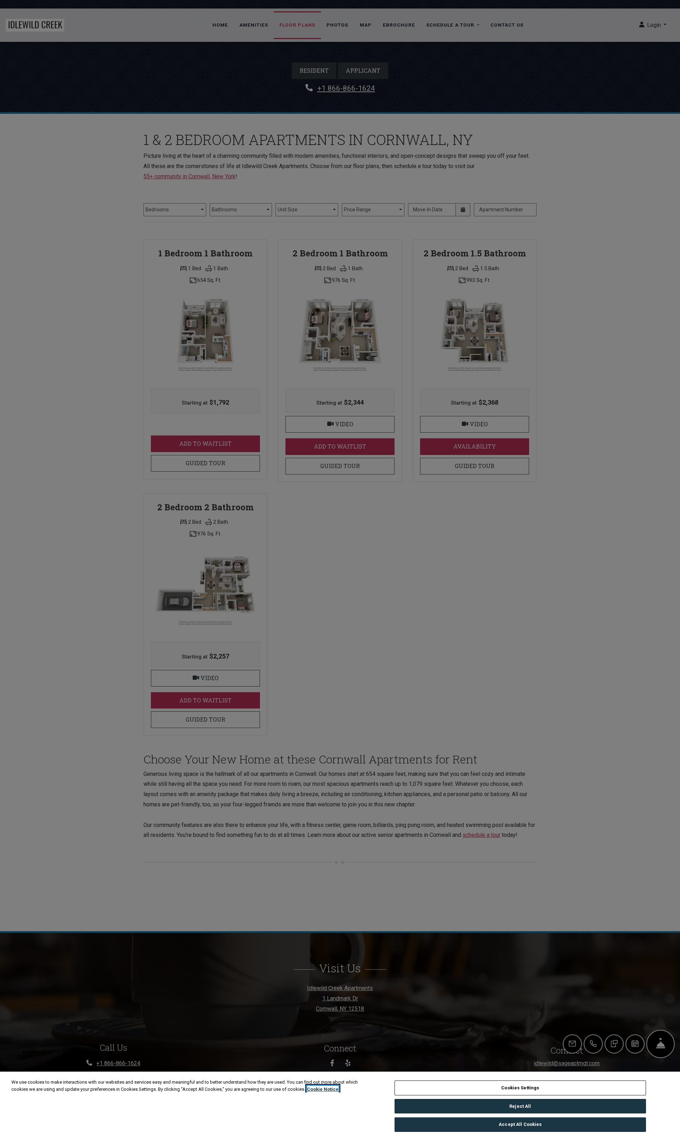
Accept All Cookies (520, 1124)
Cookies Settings (520, 1087)
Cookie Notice (323, 1089)
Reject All (520, 1106)
